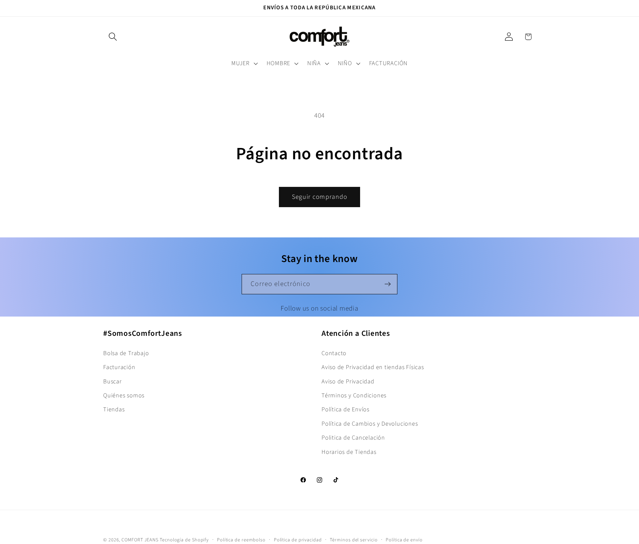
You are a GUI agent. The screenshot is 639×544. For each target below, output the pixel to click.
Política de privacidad (298, 539)
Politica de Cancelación (353, 437)
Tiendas (113, 409)
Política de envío (404, 539)
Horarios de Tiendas (348, 452)
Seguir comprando (319, 197)
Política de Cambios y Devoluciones (369, 423)
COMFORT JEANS (139, 539)
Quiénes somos (123, 395)
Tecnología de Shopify (184, 539)
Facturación (119, 367)
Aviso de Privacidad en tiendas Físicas (372, 367)
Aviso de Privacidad (347, 381)
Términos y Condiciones (353, 395)
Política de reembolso (241, 539)
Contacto (333, 353)
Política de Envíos (345, 409)
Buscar (112, 381)
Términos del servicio (353, 539)
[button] (112, 36)
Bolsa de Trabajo (126, 353)
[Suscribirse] (387, 284)
